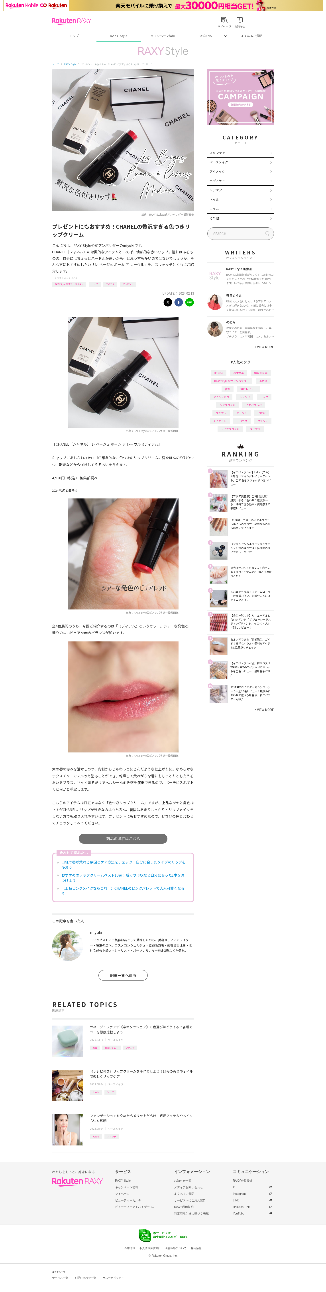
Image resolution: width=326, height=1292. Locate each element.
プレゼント (128, 284)
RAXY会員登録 (242, 1180)
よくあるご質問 (251, 36)
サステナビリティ (113, 1277)
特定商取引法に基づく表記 (191, 1213)
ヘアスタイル (228, 405)
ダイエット (219, 421)
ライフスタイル (230, 429)
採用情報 (196, 1248)
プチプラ (221, 413)
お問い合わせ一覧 (85, 1277)
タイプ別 (255, 429)
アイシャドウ (221, 397)
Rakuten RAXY (71, 21)
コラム (214, 208)
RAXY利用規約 (184, 1207)
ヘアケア (216, 190)
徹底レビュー (111, 1047)
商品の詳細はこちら (123, 838)
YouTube (238, 1213)
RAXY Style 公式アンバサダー (69, 284)
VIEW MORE (264, 347)
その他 (214, 218)
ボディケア (217, 181)
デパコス (110, 284)
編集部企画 (260, 373)
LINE (236, 1200)
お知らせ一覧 (182, 1180)
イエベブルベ (254, 405)
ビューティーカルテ (128, 1200)
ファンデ (130, 1047)
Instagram (239, 1193)
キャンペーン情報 (163, 36)
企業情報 (129, 1248)
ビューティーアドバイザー (132, 1207)
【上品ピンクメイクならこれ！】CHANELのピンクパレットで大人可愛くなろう (123, 890)
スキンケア (217, 153)
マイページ (122, 1193)
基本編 (263, 381)
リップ (94, 284)
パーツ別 (242, 413)
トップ (74, 36)
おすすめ (238, 373)
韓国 (94, 1047)
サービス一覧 (60, 1277)
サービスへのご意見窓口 (190, 1200)
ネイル (214, 199)
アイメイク (217, 171)
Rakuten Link (241, 1207)
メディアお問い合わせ (188, 1187)
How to (95, 1092)
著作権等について (176, 1248)
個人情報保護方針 (150, 1248)
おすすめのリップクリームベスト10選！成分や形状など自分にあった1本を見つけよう (123, 877)
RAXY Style (118, 36)
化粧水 (261, 413)
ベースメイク (70, 278)
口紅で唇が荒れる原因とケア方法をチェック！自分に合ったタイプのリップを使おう (123, 864)
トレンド (244, 397)
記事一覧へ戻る (123, 975)
